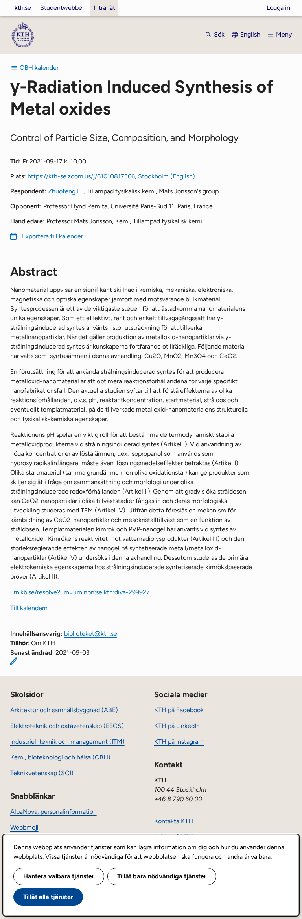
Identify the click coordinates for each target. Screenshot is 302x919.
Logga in (278, 7)
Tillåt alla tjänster (48, 896)
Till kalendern (29, 608)
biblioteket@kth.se (90, 633)
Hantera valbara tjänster (58, 876)
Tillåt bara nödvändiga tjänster (161, 876)
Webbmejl (24, 827)
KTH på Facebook (179, 710)
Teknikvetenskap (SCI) (42, 773)
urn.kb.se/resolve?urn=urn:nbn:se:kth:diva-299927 (80, 592)
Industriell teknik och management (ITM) (67, 741)
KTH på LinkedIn (177, 726)
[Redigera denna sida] (13, 661)
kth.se (23, 7)
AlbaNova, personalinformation (53, 811)
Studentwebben (63, 7)
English (250, 34)
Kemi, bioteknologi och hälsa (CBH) (60, 757)
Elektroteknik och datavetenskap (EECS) (67, 726)
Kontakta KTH (173, 821)
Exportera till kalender (52, 236)
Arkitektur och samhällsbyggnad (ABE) (64, 710)
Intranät (104, 7)
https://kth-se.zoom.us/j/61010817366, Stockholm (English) (111, 176)
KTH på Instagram (179, 741)
